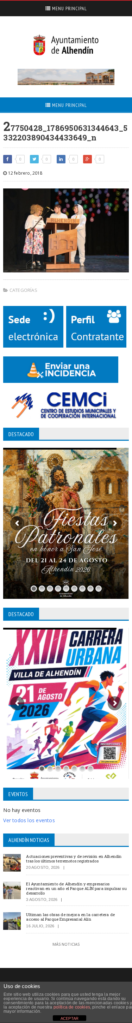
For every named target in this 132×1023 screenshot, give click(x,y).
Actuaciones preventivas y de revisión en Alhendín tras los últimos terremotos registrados (73, 858)
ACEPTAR (69, 1018)
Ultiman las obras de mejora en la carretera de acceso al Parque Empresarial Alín (70, 917)
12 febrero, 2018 (24, 173)
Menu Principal (69, 8)
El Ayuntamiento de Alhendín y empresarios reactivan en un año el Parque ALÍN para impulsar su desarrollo (76, 888)
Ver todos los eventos (29, 820)
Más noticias (66, 944)
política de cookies (72, 1007)
